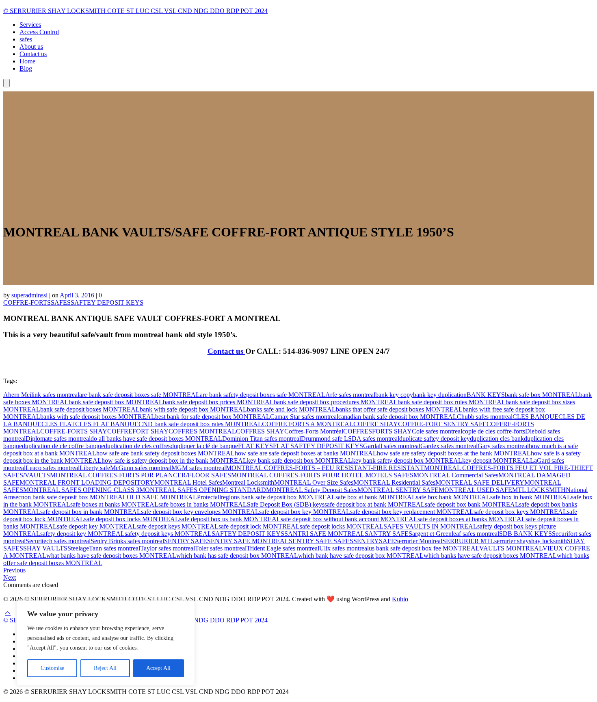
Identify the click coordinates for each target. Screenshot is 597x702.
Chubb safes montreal (485, 416)
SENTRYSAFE (374, 540)
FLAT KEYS (255, 445)
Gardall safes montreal (391, 445)
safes (25, 39)
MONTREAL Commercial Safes (455, 475)
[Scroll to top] (7, 612)
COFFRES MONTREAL (202, 431)
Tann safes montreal (114, 548)
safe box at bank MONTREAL (375, 497)
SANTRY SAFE (387, 533)
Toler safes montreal (221, 548)
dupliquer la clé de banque (204, 445)
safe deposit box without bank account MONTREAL (349, 519)
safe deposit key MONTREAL (96, 526)
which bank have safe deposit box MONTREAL (361, 555)
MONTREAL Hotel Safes (188, 482)
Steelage (78, 548)
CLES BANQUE (535, 416)
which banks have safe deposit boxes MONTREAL (490, 555)
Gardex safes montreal (449, 445)
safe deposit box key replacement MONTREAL (412, 511)
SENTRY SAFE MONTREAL (248, 540)
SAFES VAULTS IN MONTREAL (430, 526)
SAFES (61, 302)
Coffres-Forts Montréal (313, 431)
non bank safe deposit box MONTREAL (74, 497)
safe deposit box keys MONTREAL (520, 511)
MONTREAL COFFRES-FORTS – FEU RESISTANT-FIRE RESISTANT (325, 467)
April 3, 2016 (78, 295)
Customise (52, 668)
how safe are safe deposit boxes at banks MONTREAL (306, 453)
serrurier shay (511, 540)
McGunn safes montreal (140, 467)
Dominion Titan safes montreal (261, 438)
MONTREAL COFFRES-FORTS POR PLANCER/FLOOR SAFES (140, 475)
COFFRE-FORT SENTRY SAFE (442, 423)
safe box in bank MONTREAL (530, 497)
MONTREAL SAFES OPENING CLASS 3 (81, 489)
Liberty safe (95, 467)
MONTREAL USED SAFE (475, 489)
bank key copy (394, 394)
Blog (25, 68)
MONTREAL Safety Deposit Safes (311, 489)
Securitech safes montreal (58, 540)
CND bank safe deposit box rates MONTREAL (200, 423)
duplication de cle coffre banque (63, 445)
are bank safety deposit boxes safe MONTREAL (262, 394)
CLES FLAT (58, 423)
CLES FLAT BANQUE (106, 423)
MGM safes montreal (198, 467)
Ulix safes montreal (344, 548)
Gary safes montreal (503, 445)
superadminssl (30, 295)
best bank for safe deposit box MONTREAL (212, 416)
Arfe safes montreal (350, 394)
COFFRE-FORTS (27, 302)
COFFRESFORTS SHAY (377, 431)
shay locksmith (548, 540)
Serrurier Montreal (418, 540)
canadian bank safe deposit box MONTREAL (397, 416)
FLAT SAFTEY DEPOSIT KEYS (318, 445)
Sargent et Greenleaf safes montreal (454, 533)
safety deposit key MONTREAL (82, 533)
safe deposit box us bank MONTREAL (230, 519)
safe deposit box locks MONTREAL (131, 519)
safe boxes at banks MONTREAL (114, 504)
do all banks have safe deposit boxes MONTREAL (156, 438)
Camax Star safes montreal (304, 416)
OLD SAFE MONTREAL (162, 497)
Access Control (39, 31)
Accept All (158, 668)
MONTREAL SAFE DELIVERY (479, 482)
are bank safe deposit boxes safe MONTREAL (139, 394)
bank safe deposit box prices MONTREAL (218, 402)
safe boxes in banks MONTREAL (202, 504)
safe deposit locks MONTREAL (341, 526)
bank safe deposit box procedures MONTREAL (336, 402)
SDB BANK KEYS (525, 533)
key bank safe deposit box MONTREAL (299, 460)
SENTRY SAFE (185, 540)
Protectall (209, 497)
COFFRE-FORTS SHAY (73, 431)
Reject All (105, 668)
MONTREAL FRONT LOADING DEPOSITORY (86, 482)
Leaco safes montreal (53, 467)
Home (27, 61)
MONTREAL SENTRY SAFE (398, 489)
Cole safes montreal (437, 431)
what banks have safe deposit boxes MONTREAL (111, 555)
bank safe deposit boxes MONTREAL (90, 409)
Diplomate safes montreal (58, 438)
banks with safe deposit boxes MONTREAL (97, 416)
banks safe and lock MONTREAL (291, 409)
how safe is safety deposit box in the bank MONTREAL (174, 460)
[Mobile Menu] (6, 83)
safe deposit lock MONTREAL (259, 526)
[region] (105, 643)
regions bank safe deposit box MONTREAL (278, 497)
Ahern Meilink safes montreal (41, 394)
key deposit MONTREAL (496, 460)
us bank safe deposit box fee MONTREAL (424, 548)
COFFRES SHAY (260, 431)
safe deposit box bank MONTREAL (472, 504)
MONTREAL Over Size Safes (313, 482)
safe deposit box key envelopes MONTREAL (200, 511)
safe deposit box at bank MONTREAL (374, 504)
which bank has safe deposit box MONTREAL (237, 555)
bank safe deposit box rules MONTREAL (452, 402)
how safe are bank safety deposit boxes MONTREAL (165, 453)
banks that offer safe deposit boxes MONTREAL (399, 409)
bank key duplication (440, 394)
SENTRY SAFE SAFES (321, 540)
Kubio (400, 599)
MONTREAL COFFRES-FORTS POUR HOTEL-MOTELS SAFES (322, 475)
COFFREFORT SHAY (138, 431)
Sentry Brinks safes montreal (127, 540)
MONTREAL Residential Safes (394, 482)
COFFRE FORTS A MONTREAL (307, 423)
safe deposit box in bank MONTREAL (90, 511)
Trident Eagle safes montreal (283, 548)
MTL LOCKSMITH (539, 489)
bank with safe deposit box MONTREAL (193, 409)
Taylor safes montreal (167, 548)
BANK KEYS (486, 394)
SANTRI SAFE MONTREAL (324, 533)
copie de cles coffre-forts (493, 431)
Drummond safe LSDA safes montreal (350, 438)
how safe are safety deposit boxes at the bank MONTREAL (454, 453)
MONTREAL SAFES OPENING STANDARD (202, 489)
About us (31, 46)
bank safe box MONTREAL (542, 394)
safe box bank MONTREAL (453, 497)
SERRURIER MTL (468, 540)
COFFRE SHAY (375, 423)
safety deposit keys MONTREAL (168, 533)
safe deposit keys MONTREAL (177, 526)
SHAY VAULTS (45, 548)
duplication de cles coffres (137, 445)
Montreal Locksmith (248, 482)
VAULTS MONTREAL (511, 548)
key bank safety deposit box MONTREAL (407, 460)
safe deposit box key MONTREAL (304, 511)
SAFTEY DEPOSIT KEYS (107, 302)
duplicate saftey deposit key (434, 438)
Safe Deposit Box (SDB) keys (285, 504)
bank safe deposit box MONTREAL (116, 402)
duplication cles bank (497, 438)
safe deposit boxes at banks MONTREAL (471, 519)
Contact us (33, 53)
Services (30, 24)
